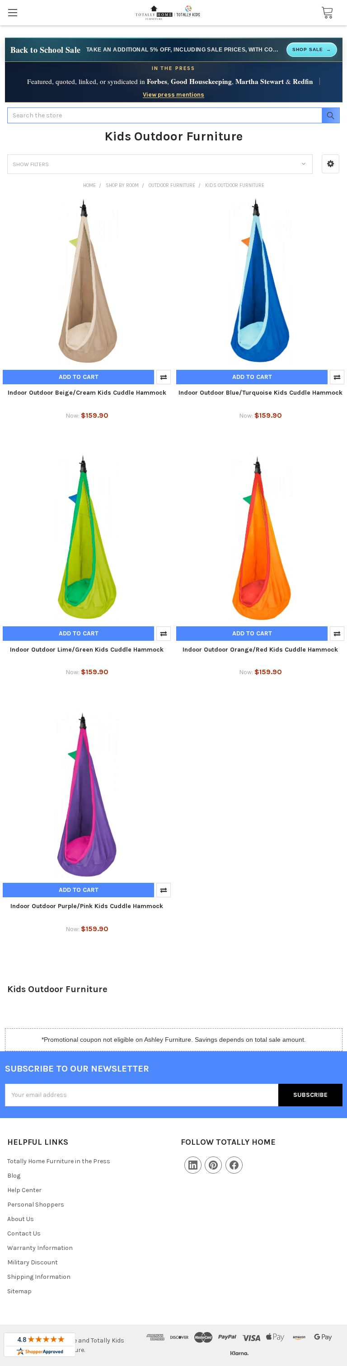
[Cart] (324, 12)
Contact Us (24, 1233)
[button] (330, 163)
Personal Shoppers (35, 1204)
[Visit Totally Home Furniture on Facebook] (234, 1165)
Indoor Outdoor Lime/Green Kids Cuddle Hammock (87, 649)
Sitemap (19, 1291)
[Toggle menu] (12, 12)
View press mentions (173, 94)
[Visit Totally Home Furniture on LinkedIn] (193, 1165)
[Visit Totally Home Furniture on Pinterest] (213, 1165)
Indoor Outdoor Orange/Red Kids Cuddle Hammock (260, 649)
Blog (13, 1176)
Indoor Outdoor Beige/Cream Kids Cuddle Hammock (87, 392)
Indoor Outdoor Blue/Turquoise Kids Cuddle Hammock (260, 392)
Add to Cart (78, 377)
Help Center (24, 1190)
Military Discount (32, 1262)
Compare (163, 377)
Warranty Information (40, 1248)
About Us (20, 1219)
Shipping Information (38, 1277)
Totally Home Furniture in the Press (58, 1161)
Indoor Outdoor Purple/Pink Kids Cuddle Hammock (86, 906)
